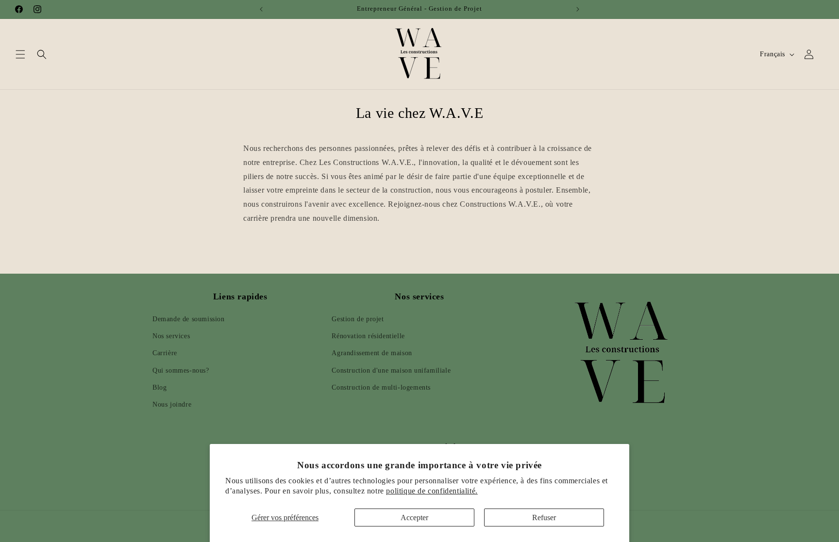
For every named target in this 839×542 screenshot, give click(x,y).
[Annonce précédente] (261, 9)
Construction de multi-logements (381, 387)
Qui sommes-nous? (180, 370)
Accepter (414, 517)
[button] (20, 54)
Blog (159, 387)
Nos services (171, 336)
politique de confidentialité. (431, 491)
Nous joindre (171, 405)
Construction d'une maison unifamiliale (391, 370)
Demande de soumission (188, 319)
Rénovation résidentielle (368, 336)
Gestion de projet (358, 319)
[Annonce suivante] (577, 9)
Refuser (544, 517)
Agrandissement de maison (372, 353)
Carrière (164, 353)
